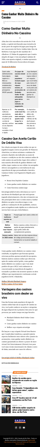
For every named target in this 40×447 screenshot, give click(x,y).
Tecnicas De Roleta (9, 66)
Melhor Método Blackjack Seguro (14, 281)
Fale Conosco (8, 442)
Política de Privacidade (28, 442)
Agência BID (31, 440)
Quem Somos (17, 442)
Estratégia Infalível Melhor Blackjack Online (18, 357)
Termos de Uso (19, 444)
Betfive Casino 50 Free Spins (12, 284)
